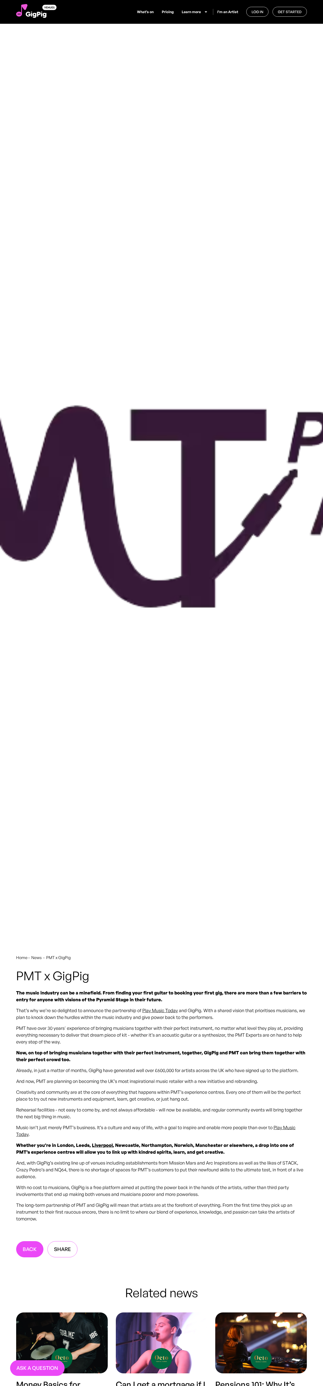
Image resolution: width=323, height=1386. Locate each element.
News (37, 957)
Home (22, 957)
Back (30, 1249)
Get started (290, 12)
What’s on (145, 12)
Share (62, 1249)
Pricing (168, 12)
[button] (195, 12)
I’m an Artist (227, 12)
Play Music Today (160, 1010)
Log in (257, 12)
